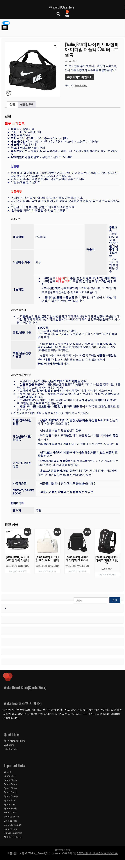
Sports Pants (10, 784)
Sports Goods (10, 792)
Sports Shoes (10, 788)
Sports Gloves (11, 796)
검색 (114, 600)
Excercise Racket (12, 825)
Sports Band (10, 800)
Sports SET (9, 776)
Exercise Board (11, 816)
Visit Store (9, 745)
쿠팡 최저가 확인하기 (79, 77)
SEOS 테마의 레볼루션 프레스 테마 (97, 853)
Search (7, 772)
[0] (66, 15)
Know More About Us (14, 741)
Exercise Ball (10, 812)
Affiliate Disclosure (13, 837)
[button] (55, 46)
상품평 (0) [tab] (26, 104)
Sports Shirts (10, 780)
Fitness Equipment (13, 833)
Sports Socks (10, 808)
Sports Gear (10, 804)
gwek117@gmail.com (63, 7)
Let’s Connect (10, 749)
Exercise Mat (10, 821)
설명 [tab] (12, 104)
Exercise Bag (81, 85)
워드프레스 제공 (62, 850)
